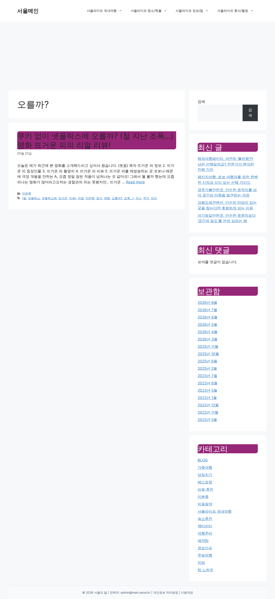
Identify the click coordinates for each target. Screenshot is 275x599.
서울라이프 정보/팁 (189, 11)
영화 (107, 198)
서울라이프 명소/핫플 (146, 11)
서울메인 (28, 11)
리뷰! (72, 198)
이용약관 (187, 592)
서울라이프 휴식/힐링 (232, 11)
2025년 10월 (208, 354)
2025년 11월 (208, 346)
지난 (138, 198)
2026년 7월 (207, 310)
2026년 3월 (207, 339)
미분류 (26, 193)
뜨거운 (62, 198)
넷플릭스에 (49, 198)
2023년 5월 (207, 390)
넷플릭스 (34, 198)
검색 (201, 101)
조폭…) (129, 198)
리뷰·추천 (205, 489)
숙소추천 (205, 519)
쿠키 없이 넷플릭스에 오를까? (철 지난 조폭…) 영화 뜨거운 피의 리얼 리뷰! (95, 140)
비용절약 (205, 504)
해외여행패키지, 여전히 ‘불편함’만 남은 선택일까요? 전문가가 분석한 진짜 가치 (226, 164)
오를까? (117, 198)
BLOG (203, 460)
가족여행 (205, 467)
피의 (154, 198)
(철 (24, 198)
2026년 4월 (207, 332)
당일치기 (205, 475)
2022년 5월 (207, 420)
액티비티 (205, 526)
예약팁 (203, 541)
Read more (135, 182)
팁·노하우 (205, 570)
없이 (99, 198)
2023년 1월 (207, 398)
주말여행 (205, 555)
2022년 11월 (208, 412)
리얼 (81, 198)
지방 (201, 562)
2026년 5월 (207, 324)
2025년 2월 (207, 368)
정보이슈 (205, 548)
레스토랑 (205, 482)
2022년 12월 (208, 405)
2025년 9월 (207, 361)
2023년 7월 (207, 376)
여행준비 (205, 533)
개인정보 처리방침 (165, 592)
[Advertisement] (137, 54)
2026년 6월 (207, 317)
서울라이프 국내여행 (102, 11)
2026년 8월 (207, 302)
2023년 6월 (207, 383)
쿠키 (146, 198)
